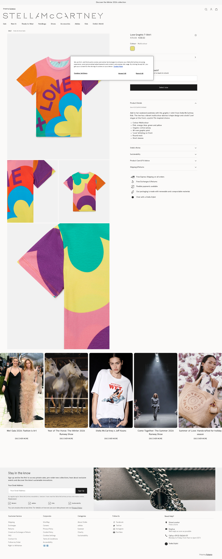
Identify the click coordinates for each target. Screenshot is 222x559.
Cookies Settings (49, 536)
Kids (53, 503)
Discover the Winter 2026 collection (111, 2)
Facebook (119, 522)
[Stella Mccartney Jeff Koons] (111, 390)
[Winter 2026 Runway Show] (66, 390)
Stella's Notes (135, 148)
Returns (11, 529)
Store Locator (174, 522)
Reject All (139, 73)
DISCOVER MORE (21, 439)
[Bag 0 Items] (216, 9)
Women (14, 503)
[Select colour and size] (195, 35)
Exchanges (12, 525)
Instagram (119, 529)
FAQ (9, 536)
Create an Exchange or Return (19, 532)
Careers (46, 525)
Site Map (46, 522)
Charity (80, 532)
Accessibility (47, 542)
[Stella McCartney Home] (53, 16)
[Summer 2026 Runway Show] (155, 390)
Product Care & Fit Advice (140, 161)
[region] (112, 68)
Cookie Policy (48, 532)
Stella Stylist (173, 543)
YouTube (119, 532)
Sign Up (81, 491)
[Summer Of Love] (200, 390)
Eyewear (81, 529)
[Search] (206, 9)
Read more (12, 499)
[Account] (211, 9)
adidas (34, 503)
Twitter (119, 525)
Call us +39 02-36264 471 (178, 536)
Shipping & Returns (137, 167)
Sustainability (135, 154)
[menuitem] (13, 24)
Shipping (11, 522)
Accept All (122, 73)
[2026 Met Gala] (21, 390)
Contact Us (12, 539)
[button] (58, 96)
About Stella (82, 522)
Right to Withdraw (15, 546)
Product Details (136, 103)
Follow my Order (14, 542)
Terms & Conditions (50, 539)
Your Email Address (15, 485)
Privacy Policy (77, 508)
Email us (172, 529)
